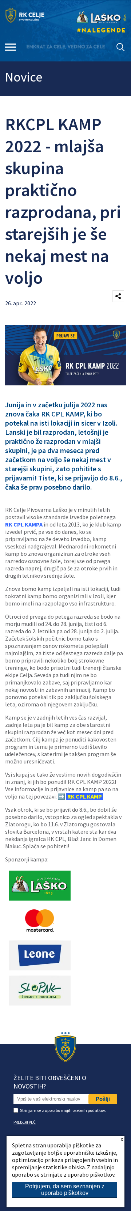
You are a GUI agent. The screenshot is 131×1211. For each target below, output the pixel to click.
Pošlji (103, 1099)
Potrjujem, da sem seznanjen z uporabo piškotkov (64, 1189)
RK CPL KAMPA (24, 524)
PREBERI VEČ (24, 1122)
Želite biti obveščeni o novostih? (49, 1082)
